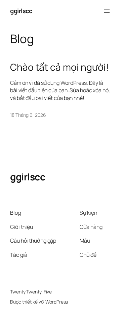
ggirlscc (21, 11)
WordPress (56, 302)
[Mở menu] (107, 11)
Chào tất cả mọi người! (59, 67)
